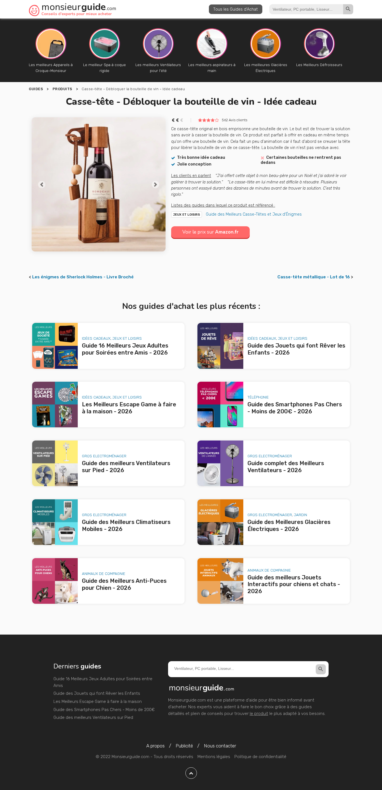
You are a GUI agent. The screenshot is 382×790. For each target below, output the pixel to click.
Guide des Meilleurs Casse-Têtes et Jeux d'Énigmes (254, 214)
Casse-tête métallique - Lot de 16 (313, 276)
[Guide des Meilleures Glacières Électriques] (220, 522)
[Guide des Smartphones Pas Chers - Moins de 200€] (220, 405)
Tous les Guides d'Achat (235, 9)
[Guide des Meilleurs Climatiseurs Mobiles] (55, 522)
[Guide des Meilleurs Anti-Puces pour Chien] (55, 581)
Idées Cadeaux (96, 338)
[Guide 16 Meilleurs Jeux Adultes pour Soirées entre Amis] (55, 346)
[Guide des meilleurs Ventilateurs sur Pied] (55, 463)
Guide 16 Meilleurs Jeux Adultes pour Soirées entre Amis (102, 682)
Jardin (300, 514)
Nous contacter (220, 746)
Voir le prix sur (210, 232)
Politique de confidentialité (260, 756)
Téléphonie (258, 397)
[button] (42, 184)
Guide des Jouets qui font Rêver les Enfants (96, 693)
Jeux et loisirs (186, 214)
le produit (259, 713)
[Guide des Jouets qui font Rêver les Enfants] (220, 346)
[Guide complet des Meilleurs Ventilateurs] (220, 463)
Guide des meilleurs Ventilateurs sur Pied (93, 717)
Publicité (184, 746)
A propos (155, 746)
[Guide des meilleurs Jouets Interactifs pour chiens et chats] (220, 581)
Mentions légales (213, 756)
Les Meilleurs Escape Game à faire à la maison (97, 701)
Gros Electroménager (104, 456)
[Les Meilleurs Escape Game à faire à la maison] (55, 405)
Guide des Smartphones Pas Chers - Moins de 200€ (104, 709)
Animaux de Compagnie (103, 573)
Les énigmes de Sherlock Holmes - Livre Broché (83, 276)
